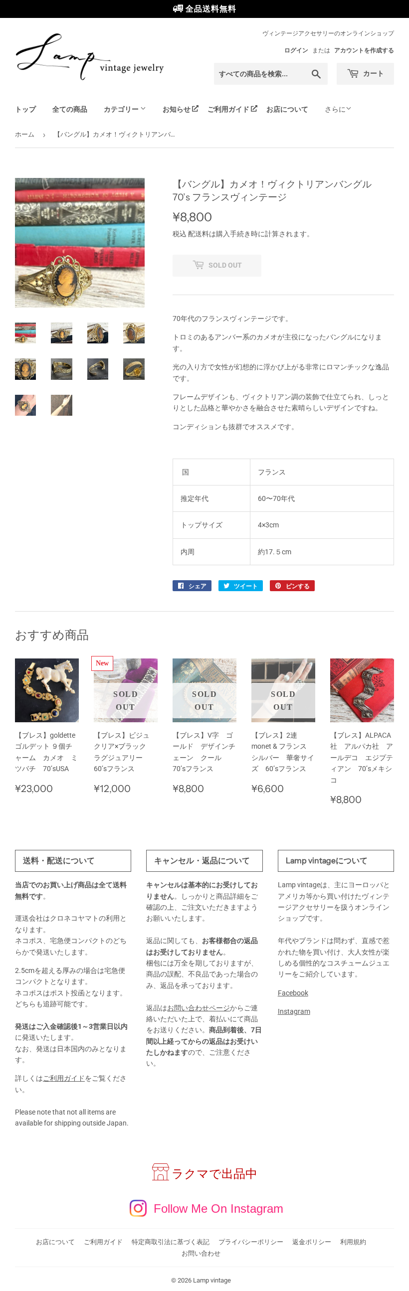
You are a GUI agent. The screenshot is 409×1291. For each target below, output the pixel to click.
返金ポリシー (311, 1242)
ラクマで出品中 (214, 1173)
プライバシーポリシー (250, 1242)
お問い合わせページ (198, 1008)
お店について (287, 109)
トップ (25, 109)
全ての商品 (69, 109)
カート (373, 73)
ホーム (24, 134)
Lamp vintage (212, 1280)
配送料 (198, 234)
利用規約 (353, 1242)
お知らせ (177, 109)
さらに (335, 109)
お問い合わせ (201, 1253)
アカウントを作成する (364, 50)
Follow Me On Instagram (218, 1208)
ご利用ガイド (228, 109)
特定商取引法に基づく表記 (170, 1242)
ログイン (296, 50)
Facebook (293, 993)
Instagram (294, 1011)
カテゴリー (122, 109)
